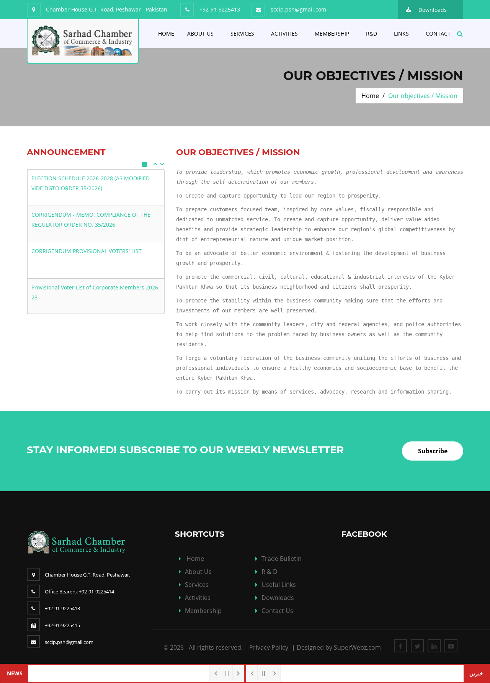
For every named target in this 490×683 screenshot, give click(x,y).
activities (198, 597)
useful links (278, 584)
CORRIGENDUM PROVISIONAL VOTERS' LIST (86, 251)
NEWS (15, 673)
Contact (438, 33)
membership (203, 610)
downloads (277, 597)
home (195, 558)
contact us (277, 610)
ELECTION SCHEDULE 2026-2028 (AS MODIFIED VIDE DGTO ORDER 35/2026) (90, 183)
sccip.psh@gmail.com (69, 642)
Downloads (432, 9)
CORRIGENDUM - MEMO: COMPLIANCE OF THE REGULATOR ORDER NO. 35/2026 (90, 219)
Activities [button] (284, 33)
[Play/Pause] (146, 164)
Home (166, 33)
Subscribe (433, 451)
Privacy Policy (268, 647)
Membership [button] (332, 33)
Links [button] (401, 33)
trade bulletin (281, 558)
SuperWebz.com (357, 647)
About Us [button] (200, 33)
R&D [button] (371, 33)
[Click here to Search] (460, 31)
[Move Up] (155, 163)
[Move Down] (162, 163)
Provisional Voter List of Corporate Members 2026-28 (95, 292)
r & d (269, 571)
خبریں (476, 673)
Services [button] (242, 33)
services (197, 584)
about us (198, 571)
